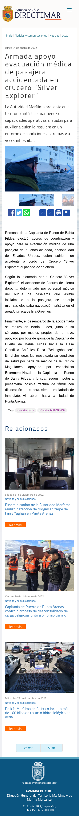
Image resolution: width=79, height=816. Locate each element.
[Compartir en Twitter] (19, 212)
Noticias (54, 35)
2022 (65, 35)
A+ (43, 213)
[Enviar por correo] (66, 213)
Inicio (9, 35)
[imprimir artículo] (58, 212)
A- (51, 213)
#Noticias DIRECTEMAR (52, 410)
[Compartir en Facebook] (11, 212)
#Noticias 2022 (25, 410)
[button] (69, 168)
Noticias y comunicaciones (31, 35)
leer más (15, 525)
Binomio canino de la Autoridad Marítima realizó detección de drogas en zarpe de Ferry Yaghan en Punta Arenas (38, 509)
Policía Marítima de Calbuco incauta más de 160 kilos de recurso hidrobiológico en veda (38, 713)
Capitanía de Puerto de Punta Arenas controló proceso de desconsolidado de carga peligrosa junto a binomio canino (36, 611)
